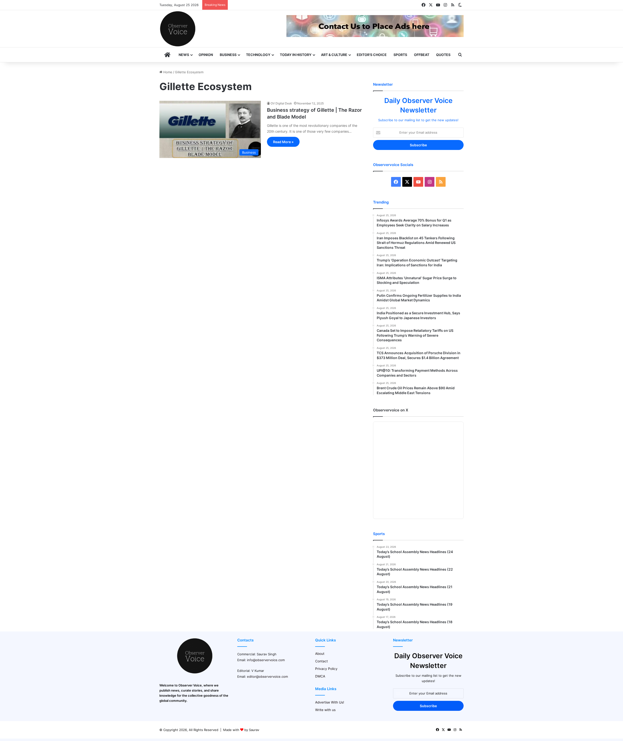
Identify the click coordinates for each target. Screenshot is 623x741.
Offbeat (421, 55)
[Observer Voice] (177, 28)
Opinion (206, 55)
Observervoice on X (390, 410)
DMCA (320, 676)
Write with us (325, 710)
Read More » (283, 142)
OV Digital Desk (281, 103)
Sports (400, 55)
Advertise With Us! (329, 702)
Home (167, 72)
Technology (258, 55)
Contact (321, 661)
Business (228, 55)
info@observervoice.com (266, 660)
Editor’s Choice (372, 55)
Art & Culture (334, 55)
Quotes (443, 55)
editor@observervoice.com (267, 676)
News (184, 55)
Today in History (296, 55)
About (319, 654)
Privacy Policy (326, 669)
